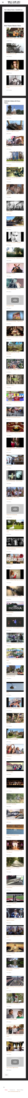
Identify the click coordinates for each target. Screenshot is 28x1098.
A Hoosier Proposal (11, 903)
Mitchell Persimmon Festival (13, 417)
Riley (7, 692)
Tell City (8, 723)
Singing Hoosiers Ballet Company (14, 336)
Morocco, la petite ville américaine (14, 162)
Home (6, 1089)
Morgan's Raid (10, 305)
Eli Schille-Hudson (10, 273)
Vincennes (8, 115)
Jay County (9, 465)
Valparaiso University (11, 514)
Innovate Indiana (10, 952)
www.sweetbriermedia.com (14, 1091)
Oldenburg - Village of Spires (13, 369)
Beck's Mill (9, 146)
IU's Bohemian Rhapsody (12, 788)
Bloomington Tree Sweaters (13, 1003)
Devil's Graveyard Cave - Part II (14, 596)
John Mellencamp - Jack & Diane (14, 481)
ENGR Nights (9, 771)
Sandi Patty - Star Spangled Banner (14, 627)
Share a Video (20, 1089)
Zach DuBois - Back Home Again (14, 38)
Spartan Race (9, 564)
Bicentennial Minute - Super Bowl (14, 321)
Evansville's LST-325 (11, 53)
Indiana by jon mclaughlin (12, 70)
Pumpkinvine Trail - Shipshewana (14, 258)
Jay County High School (12, 1067)
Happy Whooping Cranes (12, 835)
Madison (8, 194)
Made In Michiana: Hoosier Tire (14, 643)
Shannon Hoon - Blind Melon (13, 432)
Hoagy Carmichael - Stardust (13, 242)
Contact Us (12, 1089)
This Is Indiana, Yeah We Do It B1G (14, 580)
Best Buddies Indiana (11, 1019)
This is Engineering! (11, 289)
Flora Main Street (10, 676)
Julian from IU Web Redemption (14, 401)
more (6, 1074)
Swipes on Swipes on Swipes (13, 819)
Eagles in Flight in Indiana (12, 131)
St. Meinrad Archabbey (12, 739)
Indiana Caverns (10, 385)
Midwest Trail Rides (11, 804)
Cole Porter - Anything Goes (13, 708)
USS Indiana (9, 211)
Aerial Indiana (9, 612)
